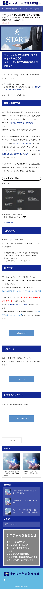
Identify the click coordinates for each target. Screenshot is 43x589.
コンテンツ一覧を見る (21, 418)
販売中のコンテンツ (11, 524)
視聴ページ (21, 379)
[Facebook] (4, 580)
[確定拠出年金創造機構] (20, 3)
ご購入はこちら (21, 333)
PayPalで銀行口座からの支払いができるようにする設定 (20, 291)
